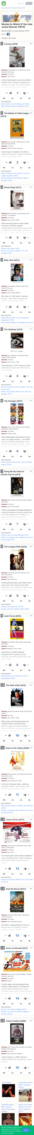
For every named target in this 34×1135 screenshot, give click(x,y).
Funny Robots (7, 1082)
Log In (22, 3)
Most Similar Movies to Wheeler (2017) (15, 106)
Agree (26, 1130)
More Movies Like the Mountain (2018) (15, 104)
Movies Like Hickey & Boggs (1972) (14, 1009)
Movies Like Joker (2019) (10, 248)
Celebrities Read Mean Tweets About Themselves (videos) (8, 1108)
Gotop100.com (5, 8)
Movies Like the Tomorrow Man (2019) (15, 609)
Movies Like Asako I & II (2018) (12, 607)
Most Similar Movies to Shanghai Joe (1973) (17, 322)
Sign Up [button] (29, 3)
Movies (14, 8)
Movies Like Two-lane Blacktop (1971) (15, 535)
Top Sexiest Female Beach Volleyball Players (25, 1085)
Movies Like (21, 8)
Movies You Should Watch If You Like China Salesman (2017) (25, 1108)
